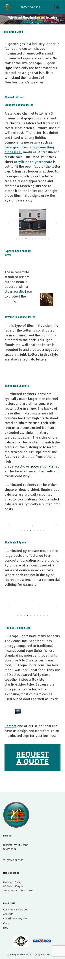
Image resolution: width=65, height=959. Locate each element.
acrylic (20, 162)
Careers (7, 923)
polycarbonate (41, 162)
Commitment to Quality (15, 918)
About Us (8, 914)
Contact (10, 726)
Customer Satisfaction (15, 909)
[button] (58, 7)
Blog (5, 927)
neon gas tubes (16, 147)
